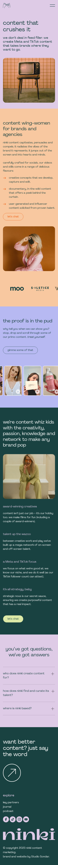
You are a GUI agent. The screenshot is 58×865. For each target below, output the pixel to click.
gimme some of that (20, 350)
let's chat (13, 216)
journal (7, 806)
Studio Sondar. (40, 856)
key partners (11, 802)
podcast (8, 811)
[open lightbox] (20, 381)
